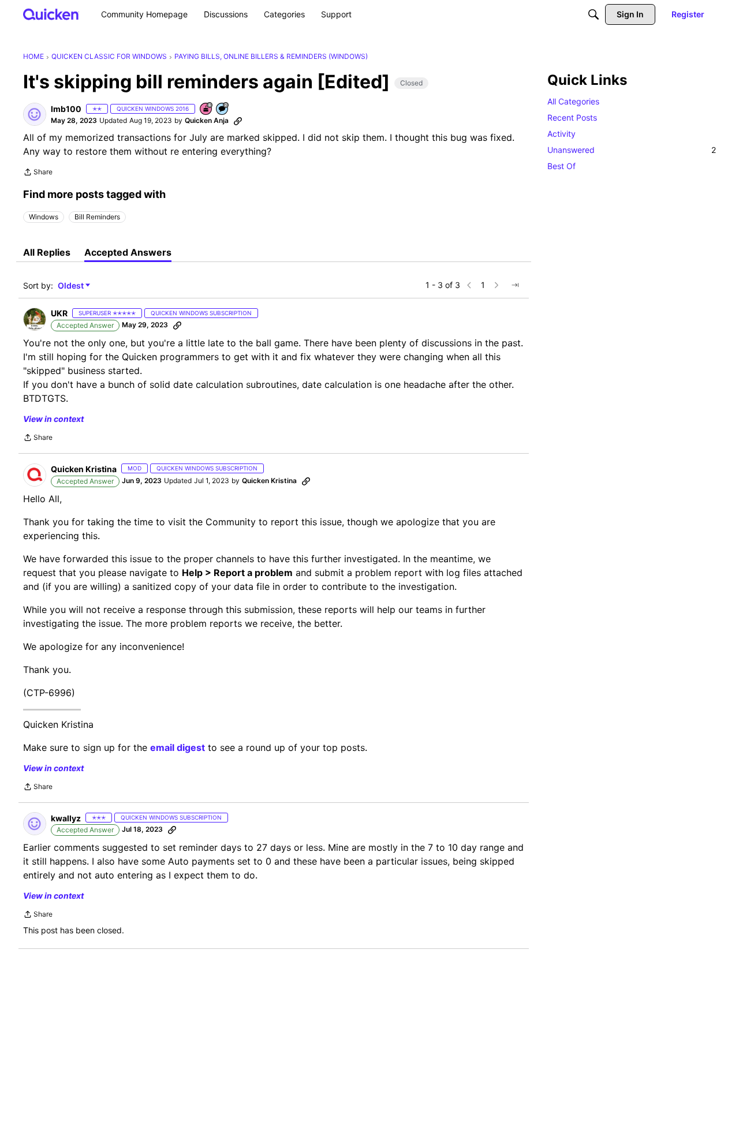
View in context (53, 419)
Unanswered (631, 150)
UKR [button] (59, 313)
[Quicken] (51, 14)
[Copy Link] (238, 120)
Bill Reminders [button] (97, 216)
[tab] (46, 252)
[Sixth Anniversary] (207, 109)
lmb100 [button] (66, 109)
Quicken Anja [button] (207, 120)
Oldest (71, 286)
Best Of (561, 166)
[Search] (593, 14)
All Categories (573, 101)
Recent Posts (572, 117)
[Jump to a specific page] (515, 285)
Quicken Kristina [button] (84, 469)
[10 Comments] (223, 109)
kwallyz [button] (66, 818)
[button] (34, 114)
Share (38, 173)
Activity (561, 134)
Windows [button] (43, 216)
